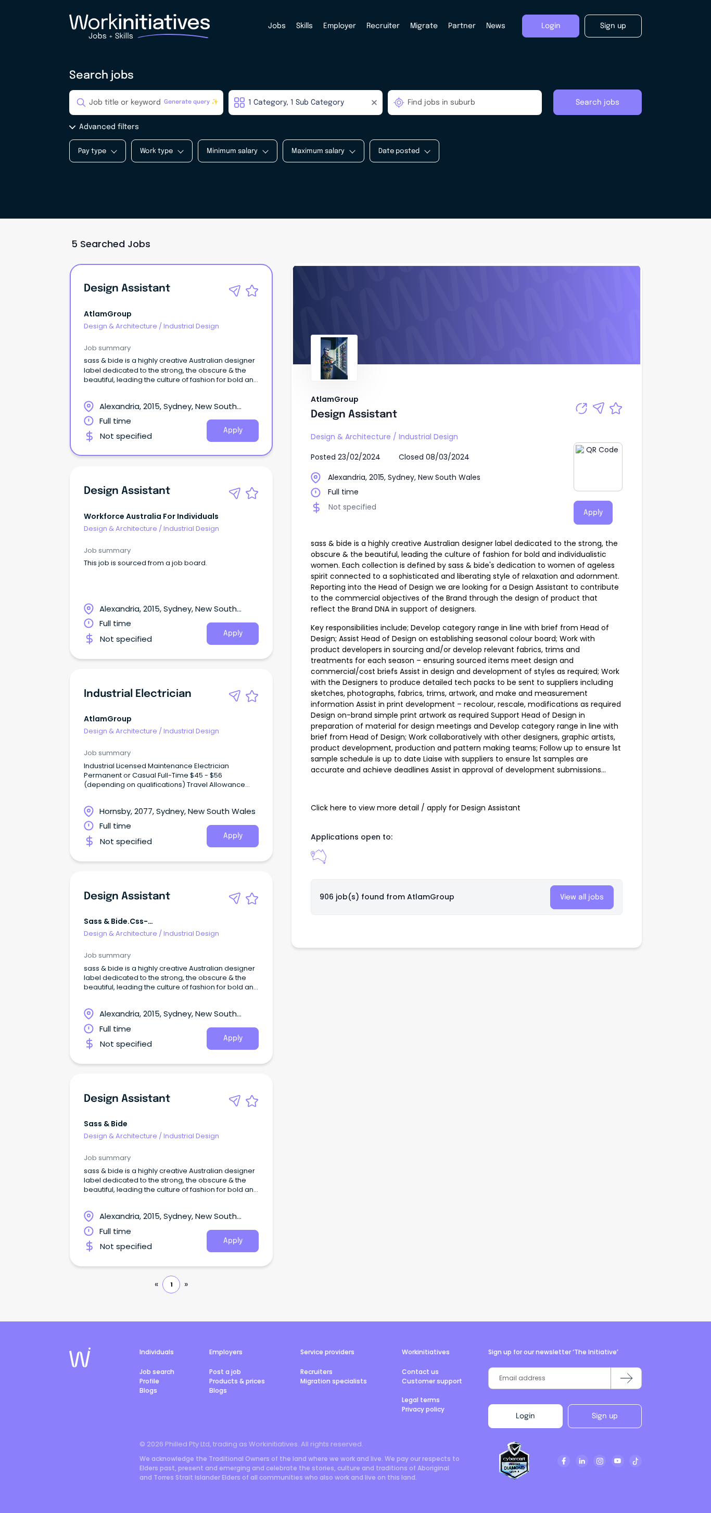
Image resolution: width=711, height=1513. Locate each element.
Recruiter (383, 26)
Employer (339, 26)
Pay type (92, 151)
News (495, 26)
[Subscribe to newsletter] (626, 1378)
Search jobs (597, 102)
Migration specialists (333, 1381)
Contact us (420, 1371)
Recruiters (316, 1371)
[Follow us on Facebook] (563, 1461)
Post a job (225, 1371)
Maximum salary (318, 151)
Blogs (148, 1390)
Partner (462, 26)
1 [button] (171, 1284)
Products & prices (237, 1381)
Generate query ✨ (191, 102)
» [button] (186, 1284)
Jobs (277, 26)
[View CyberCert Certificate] (514, 1461)
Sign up (605, 1416)
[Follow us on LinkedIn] (582, 1461)
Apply (233, 430)
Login (525, 1416)
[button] (234, 291)
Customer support (432, 1381)
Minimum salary (232, 151)
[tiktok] (635, 1461)
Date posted (399, 151)
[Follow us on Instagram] (599, 1461)
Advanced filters (109, 127)
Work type (156, 151)
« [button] (156, 1284)
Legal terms (421, 1399)
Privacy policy (423, 1409)
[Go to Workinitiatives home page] (80, 1357)
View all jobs (582, 897)
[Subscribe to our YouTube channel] (618, 1461)
